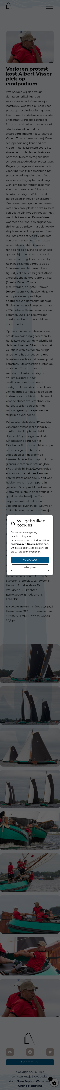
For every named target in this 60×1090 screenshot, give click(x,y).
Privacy (19, 544)
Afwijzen (30, 567)
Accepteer (30, 560)
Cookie (31, 544)
